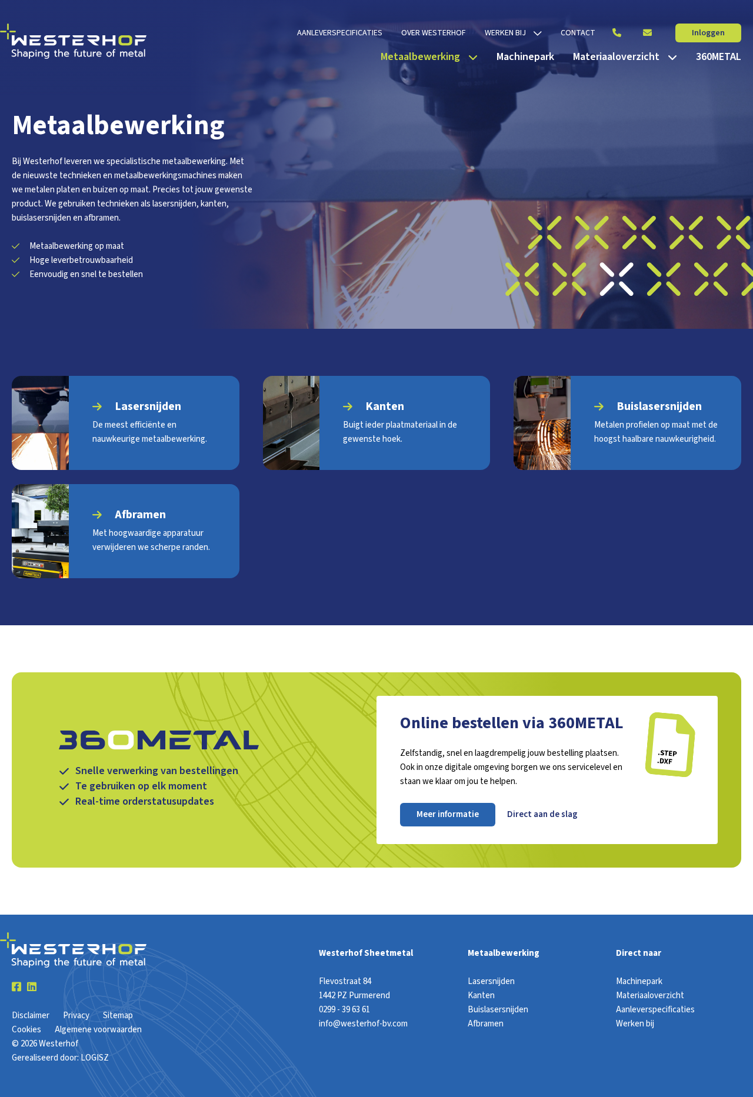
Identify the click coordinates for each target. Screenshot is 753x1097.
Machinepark (639, 981)
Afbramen (486, 1024)
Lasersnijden (491, 981)
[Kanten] (377, 423)
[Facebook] (16, 988)
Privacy (76, 1015)
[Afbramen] (125, 531)
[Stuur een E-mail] (647, 33)
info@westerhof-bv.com (363, 1024)
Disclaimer (30, 1015)
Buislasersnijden (498, 1009)
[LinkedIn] (31, 988)
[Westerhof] (73, 41)
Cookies (26, 1029)
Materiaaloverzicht (650, 995)
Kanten (481, 995)
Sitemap (118, 1015)
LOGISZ (95, 1058)
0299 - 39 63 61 (344, 1009)
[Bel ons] (616, 33)
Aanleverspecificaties (655, 1009)
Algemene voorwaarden (98, 1029)
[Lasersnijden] (125, 423)
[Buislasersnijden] (627, 423)
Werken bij (635, 1024)
